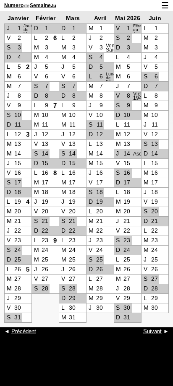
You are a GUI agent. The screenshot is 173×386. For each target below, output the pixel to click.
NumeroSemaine (30, 5)
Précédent (23, 331)
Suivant (152, 331)
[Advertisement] (86, 365)
